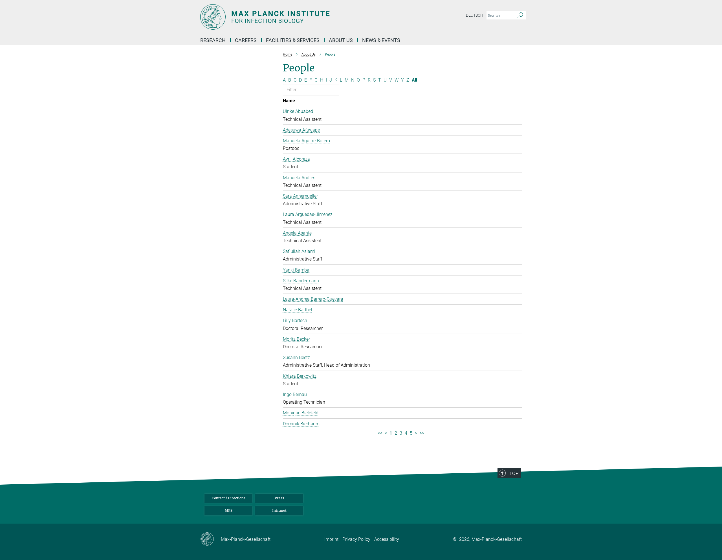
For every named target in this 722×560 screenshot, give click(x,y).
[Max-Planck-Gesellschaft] (210, 539)
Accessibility (386, 539)
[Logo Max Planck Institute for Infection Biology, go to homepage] (306, 17)
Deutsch (474, 15)
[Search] (520, 15)
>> (422, 433)
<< (380, 433)
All (414, 80)
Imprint (331, 539)
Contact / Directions (228, 498)
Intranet (279, 510)
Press (279, 498)
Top (513, 473)
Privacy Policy (356, 539)
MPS (228, 510)
